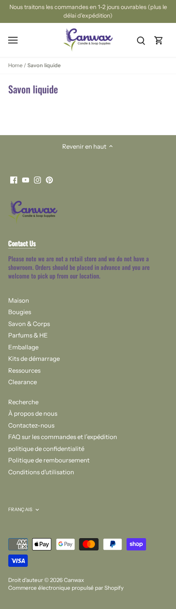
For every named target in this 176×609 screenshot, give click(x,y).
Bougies (19, 312)
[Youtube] (25, 179)
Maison (18, 300)
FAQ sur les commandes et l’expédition (62, 437)
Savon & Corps (29, 324)
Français (20, 509)
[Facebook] (13, 179)
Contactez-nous (31, 425)
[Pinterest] (49, 179)
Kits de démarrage (34, 358)
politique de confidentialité (46, 449)
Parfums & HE (28, 335)
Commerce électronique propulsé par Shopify (66, 587)
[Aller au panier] (159, 40)
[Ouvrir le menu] (13, 40)
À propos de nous (32, 413)
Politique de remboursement (49, 460)
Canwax (74, 580)
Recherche (23, 402)
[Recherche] (141, 40)
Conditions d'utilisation (41, 472)
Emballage (23, 347)
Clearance (22, 382)
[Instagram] (37, 179)
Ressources (24, 370)
